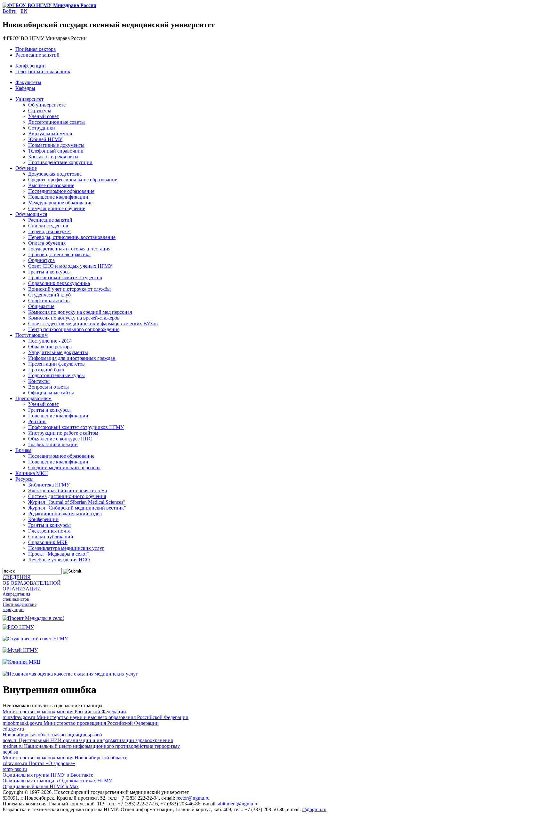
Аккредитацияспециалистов (16, 597)
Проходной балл (46, 369)
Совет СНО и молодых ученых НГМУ (70, 266)
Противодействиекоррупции (19, 607)
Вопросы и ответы (48, 387)
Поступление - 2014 (50, 341)
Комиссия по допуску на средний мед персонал (80, 312)
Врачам (23, 450)
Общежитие (41, 306)
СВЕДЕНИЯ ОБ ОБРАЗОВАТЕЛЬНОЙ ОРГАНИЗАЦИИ (32, 582)
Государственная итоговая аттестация (69, 248)
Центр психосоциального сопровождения (73, 329)
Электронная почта (49, 531)
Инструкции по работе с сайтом (63, 433)
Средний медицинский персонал (64, 467)
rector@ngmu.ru (193, 798)
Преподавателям (33, 398)
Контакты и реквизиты (53, 156)
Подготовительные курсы (56, 375)
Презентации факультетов (56, 364)
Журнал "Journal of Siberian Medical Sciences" (76, 502)
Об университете (47, 104)
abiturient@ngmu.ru (238, 803)
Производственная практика (59, 254)
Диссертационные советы (56, 122)
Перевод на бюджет (49, 231)
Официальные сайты (51, 392)
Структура (39, 110)
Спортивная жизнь (48, 300)
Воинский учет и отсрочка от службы (69, 289)
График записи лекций (53, 444)
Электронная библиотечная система (67, 490)
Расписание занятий (37, 55)
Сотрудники (41, 128)
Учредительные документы (58, 352)
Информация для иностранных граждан (72, 358)
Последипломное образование (61, 191)
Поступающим (31, 335)
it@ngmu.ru (314, 809)
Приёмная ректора (35, 49)
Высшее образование (51, 185)
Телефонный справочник (42, 71)
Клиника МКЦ (31, 473)
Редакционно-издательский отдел (65, 513)
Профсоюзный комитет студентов (65, 277)
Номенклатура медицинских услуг (66, 548)
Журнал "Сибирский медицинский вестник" (77, 507)
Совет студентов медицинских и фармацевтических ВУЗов (93, 323)
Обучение (26, 168)
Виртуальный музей (50, 133)
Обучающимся (31, 214)
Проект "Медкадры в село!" (58, 554)
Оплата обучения (47, 243)
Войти (10, 11)
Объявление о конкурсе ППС (60, 438)
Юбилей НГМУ (45, 139)
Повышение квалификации (58, 197)
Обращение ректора (50, 346)
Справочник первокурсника (59, 283)
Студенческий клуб (49, 294)
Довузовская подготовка (55, 174)
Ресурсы (24, 479)
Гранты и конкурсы (49, 271)
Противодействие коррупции (60, 162)
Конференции (30, 65)
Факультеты (28, 82)
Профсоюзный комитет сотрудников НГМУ (76, 427)
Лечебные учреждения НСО (59, 559)
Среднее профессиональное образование (72, 179)
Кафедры (25, 88)
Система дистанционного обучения (67, 496)
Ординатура (41, 260)
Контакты (39, 381)
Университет (29, 99)
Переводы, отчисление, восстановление (72, 237)
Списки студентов (48, 225)
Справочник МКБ (48, 542)
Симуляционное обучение (56, 208)
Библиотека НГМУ (49, 484)
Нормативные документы (56, 145)
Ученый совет (43, 116)
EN (24, 11)
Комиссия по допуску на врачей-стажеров (74, 317)
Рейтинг (37, 421)
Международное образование (60, 202)
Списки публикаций (50, 536)
